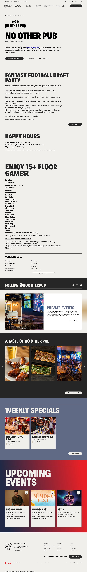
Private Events (63, 6)
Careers (15, 1)
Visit (45, 551)
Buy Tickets (75, 5)
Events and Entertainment (18, 6)
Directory (59, 548)
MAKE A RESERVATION (13, 58)
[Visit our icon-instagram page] (68, 1)
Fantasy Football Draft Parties (49, 6)
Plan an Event (47, 548)
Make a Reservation (72, 392)
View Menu (31, 58)
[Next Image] (41, 311)
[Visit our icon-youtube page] (72, 1)
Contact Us (20, 1)
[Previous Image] (7, 311)
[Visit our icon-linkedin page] (75, 1)
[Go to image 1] (22, 328)
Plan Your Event (73, 320)
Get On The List (43, 58)
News (72, 546)
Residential (7, 1)
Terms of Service (30, 571)
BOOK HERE (74, 124)
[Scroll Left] (2, 366)
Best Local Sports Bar (32, 47)
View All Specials (75, 453)
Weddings (58, 6)
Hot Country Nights (38, 6)
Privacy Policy (22, 571)
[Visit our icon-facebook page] (65, 1)
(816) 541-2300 (34, 263)
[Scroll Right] (84, 366)
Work (12, 1)
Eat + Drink (15, 15)
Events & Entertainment (49, 546)
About (72, 543)
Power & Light (8, 15)
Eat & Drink (46, 543)
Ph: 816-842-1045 (17, 550)
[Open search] (79, 1)
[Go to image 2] (24, 328)
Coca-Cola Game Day (28, 6)
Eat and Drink (10, 6)
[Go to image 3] (25, 328)
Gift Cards (25, 1)
